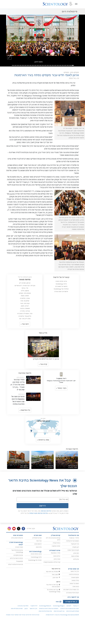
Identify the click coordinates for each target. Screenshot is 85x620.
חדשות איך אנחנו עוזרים (61, 291)
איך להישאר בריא (73, 597)
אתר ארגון (55, 577)
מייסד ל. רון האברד (74, 538)
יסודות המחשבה (56, 546)
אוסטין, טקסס (25, 295)
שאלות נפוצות (75, 556)
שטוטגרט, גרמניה (25, 308)
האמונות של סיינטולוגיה (72, 541)
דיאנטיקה (68, 606)
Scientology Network (45, 606)
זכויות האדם (76, 586)
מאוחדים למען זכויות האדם (72, 611)
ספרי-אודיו (39, 541)
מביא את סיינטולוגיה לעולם (15, 564)
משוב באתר (55, 574)
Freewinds (19, 561)
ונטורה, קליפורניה (25, 298)
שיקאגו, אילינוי (25, 290)
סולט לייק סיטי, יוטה (25, 318)
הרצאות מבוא (38, 544)
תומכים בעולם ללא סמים (17, 608)
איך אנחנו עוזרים (73, 569)
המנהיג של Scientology (35, 560)
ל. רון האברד (76, 606)
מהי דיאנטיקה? (75, 544)
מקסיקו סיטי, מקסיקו (25, 293)
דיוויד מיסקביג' (61, 378)
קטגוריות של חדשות (61, 277)
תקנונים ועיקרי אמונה (73, 550)
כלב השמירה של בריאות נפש (71, 589)
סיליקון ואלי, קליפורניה (24, 316)
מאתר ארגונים (19, 547)
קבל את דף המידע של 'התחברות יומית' (53, 586)
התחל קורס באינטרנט (23, 606)
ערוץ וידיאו (76, 559)
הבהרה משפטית (10, 615)
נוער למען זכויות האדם (59, 611)
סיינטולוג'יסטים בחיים (17, 538)
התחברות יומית (18, 535)
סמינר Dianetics (55, 553)
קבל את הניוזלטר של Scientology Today (53, 591)
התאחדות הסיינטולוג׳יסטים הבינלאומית (48, 608)
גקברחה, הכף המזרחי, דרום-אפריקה (25, 285)
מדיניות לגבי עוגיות (26, 615)
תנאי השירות (33, 513)
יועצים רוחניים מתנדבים (72, 593)
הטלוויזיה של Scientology (61, 289)
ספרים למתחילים (37, 538)
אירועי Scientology (61, 284)
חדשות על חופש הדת (61, 286)
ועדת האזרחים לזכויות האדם (45, 611)
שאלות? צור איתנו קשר (52, 571)
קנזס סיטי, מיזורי (25, 303)
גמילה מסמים (75, 580)
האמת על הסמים (74, 583)
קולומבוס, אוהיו (25, 301)
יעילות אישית (56, 556)
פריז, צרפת (25, 288)
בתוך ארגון (76, 553)
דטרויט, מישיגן (25, 306)
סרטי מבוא (39, 547)
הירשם (42, 505)
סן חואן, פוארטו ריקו (24, 283)
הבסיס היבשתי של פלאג (16, 558)
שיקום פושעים (75, 577)
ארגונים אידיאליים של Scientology (17, 551)
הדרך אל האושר (74, 571)
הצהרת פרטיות (35, 615)
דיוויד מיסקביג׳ (33, 606)
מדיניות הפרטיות (46, 511)
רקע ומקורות (75, 547)
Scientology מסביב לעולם (16, 543)
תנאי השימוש (18, 615)
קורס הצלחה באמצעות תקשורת (52, 562)
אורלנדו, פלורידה (25, 311)
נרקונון (26, 608)
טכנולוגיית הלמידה (74, 574)
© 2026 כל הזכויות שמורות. (62, 615)
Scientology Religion (59, 606)
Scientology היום (35, 551)
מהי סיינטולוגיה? (73, 535)
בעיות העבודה (56, 543)
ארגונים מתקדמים (18, 555)
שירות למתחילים (54, 550)
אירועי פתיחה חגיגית (61, 281)
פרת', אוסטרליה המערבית (24, 313)
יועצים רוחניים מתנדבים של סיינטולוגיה (69, 608)
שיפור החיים (57, 559)
